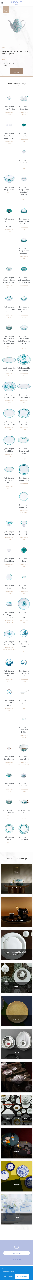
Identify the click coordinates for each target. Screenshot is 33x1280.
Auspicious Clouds (22, 44)
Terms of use (16, 1259)
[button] (2, 3)
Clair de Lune (13, 44)
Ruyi (7, 44)
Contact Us (16, 1253)
